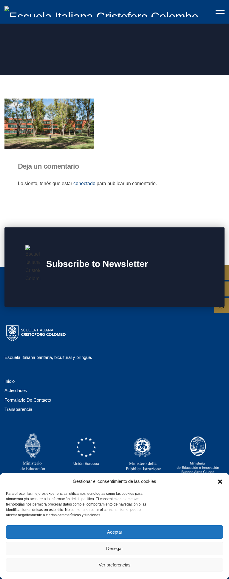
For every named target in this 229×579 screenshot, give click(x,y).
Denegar (114, 548)
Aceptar (114, 532)
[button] (220, 481)
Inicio (9, 381)
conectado (84, 183)
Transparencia (18, 409)
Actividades (15, 390)
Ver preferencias (115, 564)
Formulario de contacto (27, 400)
